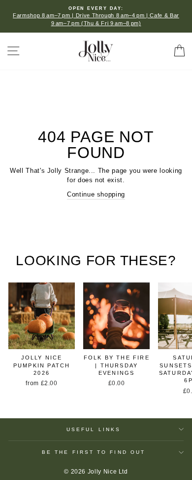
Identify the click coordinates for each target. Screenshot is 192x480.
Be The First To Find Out (93, 452)
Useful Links (93, 429)
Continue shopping (96, 194)
